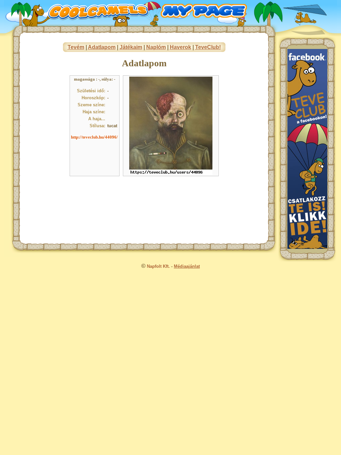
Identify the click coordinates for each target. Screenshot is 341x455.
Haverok (180, 47)
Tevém (76, 47)
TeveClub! (208, 47)
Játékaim (131, 47)
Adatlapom (102, 47)
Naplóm (156, 47)
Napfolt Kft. (158, 266)
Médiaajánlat (187, 266)
